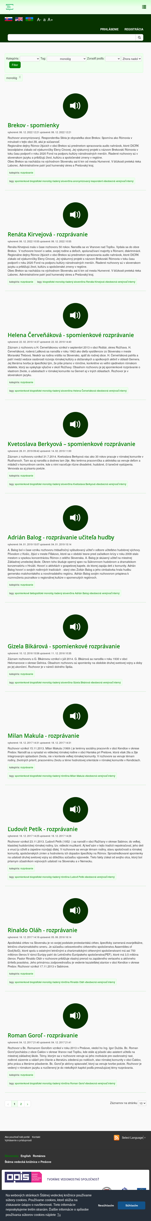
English (26, 1156)
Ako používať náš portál (17, 1136)
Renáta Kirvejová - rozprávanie (48, 234)
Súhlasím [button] (131, 1205)
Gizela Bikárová (81, 682)
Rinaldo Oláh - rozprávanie (42, 930)
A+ (50, 19)
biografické (36, 181)
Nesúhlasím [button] (106, 1205)
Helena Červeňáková (84, 390)
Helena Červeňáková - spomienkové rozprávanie (71, 335)
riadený (56, 181)
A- (39, 19)
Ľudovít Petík (77, 876)
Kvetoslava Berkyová (84, 484)
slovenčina (67, 181)
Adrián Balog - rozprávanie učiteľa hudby (61, 537)
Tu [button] (59, 1214)
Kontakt (36, 1136)
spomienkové (22, 181)
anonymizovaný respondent (88, 181)
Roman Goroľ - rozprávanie (43, 1035)
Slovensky (12, 1156)
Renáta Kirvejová (95, 281)
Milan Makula (77, 775)
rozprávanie (26, 172)
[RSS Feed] (116, 1138)
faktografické (36, 593)
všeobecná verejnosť (114, 181)
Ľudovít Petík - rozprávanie (43, 829)
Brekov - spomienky (33, 125)
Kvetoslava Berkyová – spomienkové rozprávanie (71, 444)
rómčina (65, 775)
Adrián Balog (82, 593)
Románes (39, 1156)
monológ (47, 181)
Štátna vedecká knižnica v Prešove (28, 1162)
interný (130, 181)
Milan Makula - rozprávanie (43, 735)
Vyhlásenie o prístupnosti (18, 1140)
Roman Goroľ (77, 1083)
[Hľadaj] (139, 37)
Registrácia (133, 29)
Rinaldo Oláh (77, 982)
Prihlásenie (109, 29)
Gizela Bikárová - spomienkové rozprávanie (64, 646)
